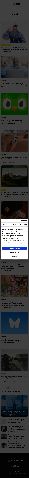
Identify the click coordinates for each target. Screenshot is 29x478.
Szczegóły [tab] (13, 224)
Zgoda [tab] (4, 224)
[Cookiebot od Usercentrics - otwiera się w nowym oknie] (21, 220)
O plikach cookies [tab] (23, 224)
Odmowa (14, 256)
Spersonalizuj (13, 252)
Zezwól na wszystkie (14, 248)
